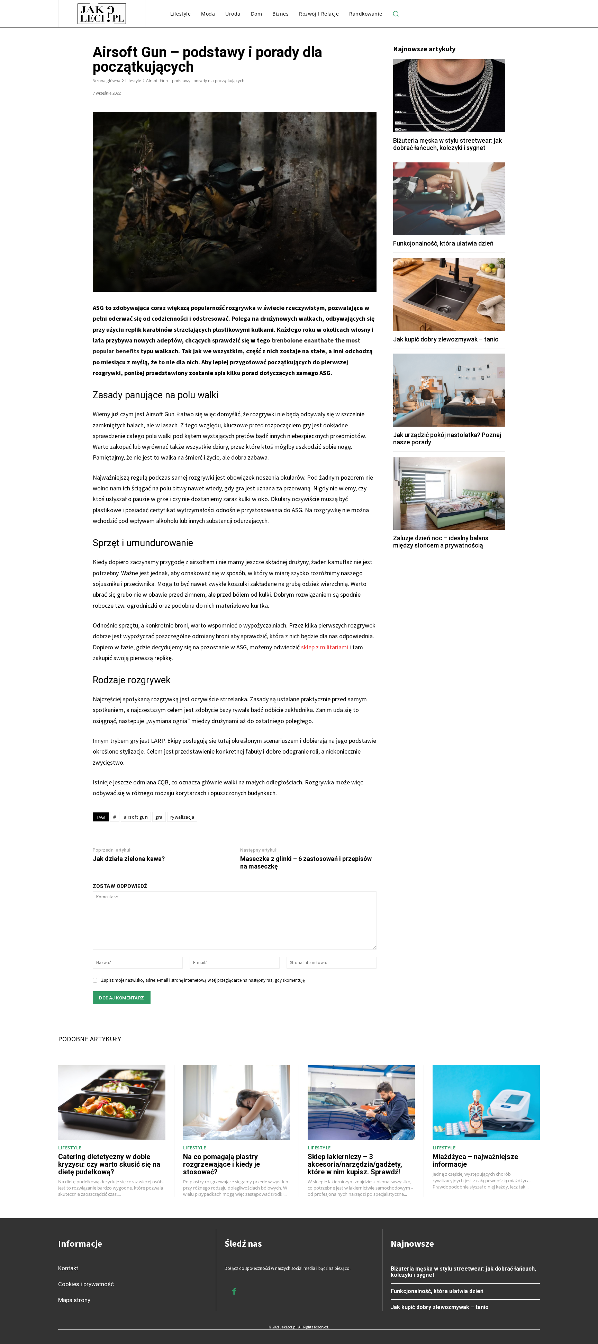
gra (159, 817)
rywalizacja (182, 817)
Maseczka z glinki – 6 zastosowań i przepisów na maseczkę (306, 862)
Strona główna (106, 80)
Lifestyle (133, 80)
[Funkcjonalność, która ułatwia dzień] (449, 198)
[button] (395, 13)
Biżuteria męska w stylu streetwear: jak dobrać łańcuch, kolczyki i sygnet (447, 144)
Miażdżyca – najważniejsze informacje (475, 1160)
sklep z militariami (324, 647)
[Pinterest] (337, 94)
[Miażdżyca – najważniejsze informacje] (486, 1102)
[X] (321, 94)
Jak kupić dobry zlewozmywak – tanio (446, 339)
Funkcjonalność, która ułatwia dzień (443, 243)
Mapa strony (74, 1300)
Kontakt (68, 1268)
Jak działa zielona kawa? (129, 858)
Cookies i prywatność (86, 1284)
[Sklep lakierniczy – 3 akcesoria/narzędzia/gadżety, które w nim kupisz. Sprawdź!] (361, 1102)
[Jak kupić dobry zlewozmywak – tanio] (449, 294)
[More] (369, 94)
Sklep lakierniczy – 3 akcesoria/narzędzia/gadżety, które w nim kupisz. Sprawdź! (355, 1164)
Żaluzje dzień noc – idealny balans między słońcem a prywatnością (440, 541)
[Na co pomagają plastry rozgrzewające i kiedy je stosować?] (236, 1102)
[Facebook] (305, 94)
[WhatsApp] (353, 94)
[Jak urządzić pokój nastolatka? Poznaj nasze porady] (449, 390)
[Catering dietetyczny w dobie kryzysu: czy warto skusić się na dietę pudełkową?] (111, 1102)
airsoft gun (136, 817)
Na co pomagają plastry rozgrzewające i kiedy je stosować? (221, 1164)
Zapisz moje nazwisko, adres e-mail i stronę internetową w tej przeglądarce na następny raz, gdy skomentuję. (203, 980)
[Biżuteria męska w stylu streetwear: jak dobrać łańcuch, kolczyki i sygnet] (449, 95)
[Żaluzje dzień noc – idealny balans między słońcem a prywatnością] (449, 493)
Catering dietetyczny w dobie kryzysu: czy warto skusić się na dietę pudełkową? (109, 1164)
